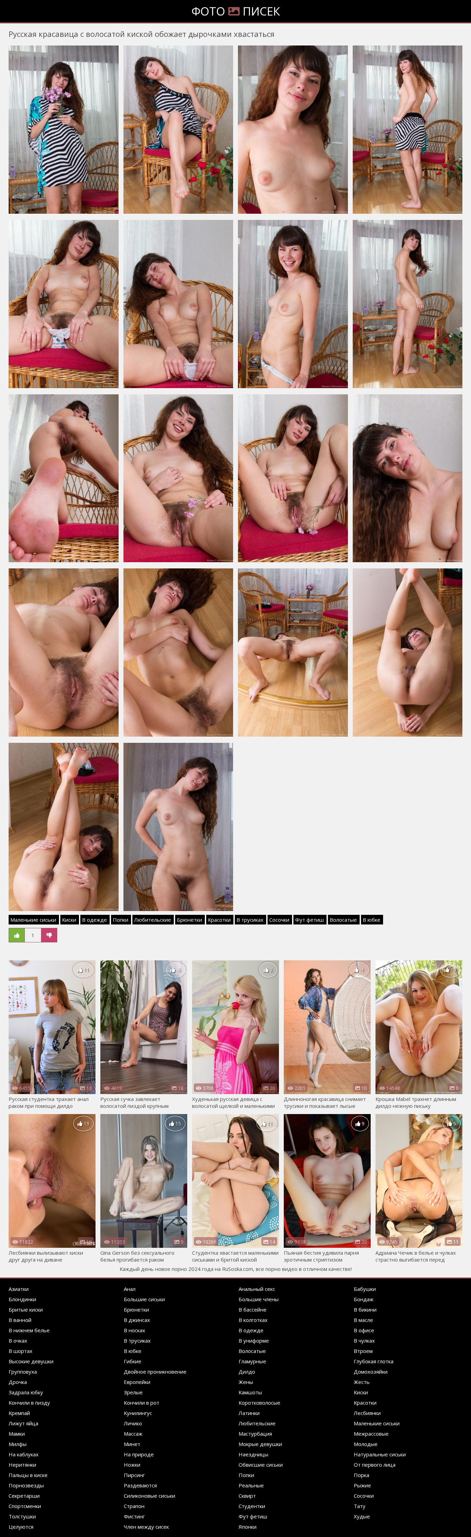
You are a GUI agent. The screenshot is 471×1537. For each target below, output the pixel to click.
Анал (130, 1288)
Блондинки (22, 1299)
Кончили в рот (141, 1402)
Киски (69, 919)
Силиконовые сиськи (149, 1495)
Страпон (134, 1506)
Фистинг (134, 1516)
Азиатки (19, 1288)
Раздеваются (140, 1485)
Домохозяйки (371, 1371)
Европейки (137, 1381)
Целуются (21, 1526)
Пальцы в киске (28, 1475)
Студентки (252, 1506)
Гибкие (132, 1361)
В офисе (364, 1330)
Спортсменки (25, 1506)
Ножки (132, 1464)
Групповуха (23, 1371)
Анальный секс (257, 1288)
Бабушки (365, 1288)
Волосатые (343, 919)
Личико (133, 1423)
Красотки (219, 919)
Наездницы (253, 1454)
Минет (132, 1443)
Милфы (18, 1443)
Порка (361, 1475)
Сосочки (279, 919)
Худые (362, 1516)
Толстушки (22, 1516)
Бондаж (363, 1299)
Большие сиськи (144, 1299)
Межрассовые (371, 1433)
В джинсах (137, 1319)
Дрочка (18, 1381)
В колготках (253, 1319)
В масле (363, 1319)
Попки (120, 919)
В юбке (371, 919)
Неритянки (22, 1464)
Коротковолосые (259, 1402)
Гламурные (252, 1361)
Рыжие (362, 1485)
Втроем (363, 1350)
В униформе (254, 1340)
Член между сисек (146, 1526)
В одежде (94, 919)
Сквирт (247, 1495)
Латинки (249, 1412)
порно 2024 (186, 1268)
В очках (18, 1340)
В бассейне (253, 1309)
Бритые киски (26, 1309)
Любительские (152, 919)
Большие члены (259, 1299)
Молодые (366, 1443)
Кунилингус (138, 1412)
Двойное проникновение (155, 1371)
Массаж (133, 1433)
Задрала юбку (26, 1392)
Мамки (17, 1433)
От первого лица (374, 1464)
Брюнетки (189, 919)
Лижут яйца (23, 1423)
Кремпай (19, 1412)
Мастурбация (255, 1433)
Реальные (251, 1485)
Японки (248, 1526)
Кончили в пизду (29, 1402)
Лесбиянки (367, 1412)
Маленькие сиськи (33, 919)
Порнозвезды (26, 1485)
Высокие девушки (31, 1361)
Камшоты (250, 1392)
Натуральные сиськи (380, 1454)
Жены (246, 1381)
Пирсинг (134, 1475)
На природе (139, 1454)
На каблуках (24, 1454)
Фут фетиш (309, 919)
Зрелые (133, 1392)
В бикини (365, 1309)
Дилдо (247, 1371)
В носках (134, 1330)
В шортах (20, 1350)
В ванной (20, 1319)
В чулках (364, 1340)
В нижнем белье (29, 1330)
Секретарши (24, 1495)
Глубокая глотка (373, 1361)
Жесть (362, 1381)
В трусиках (250, 919)
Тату (359, 1506)
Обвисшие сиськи (261, 1464)
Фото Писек (235, 11)
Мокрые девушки (260, 1443)
